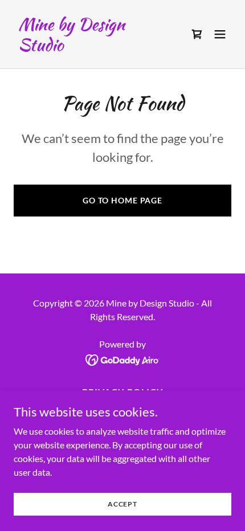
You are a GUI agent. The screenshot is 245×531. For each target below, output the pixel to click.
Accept (122, 504)
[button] (220, 34)
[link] (89, 47)
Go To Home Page (122, 200)
